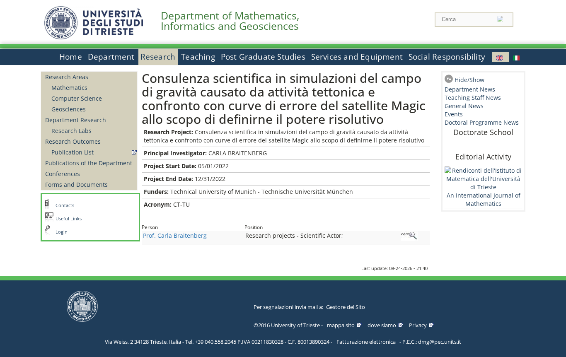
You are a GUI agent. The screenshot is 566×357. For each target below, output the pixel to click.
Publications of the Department (88, 163)
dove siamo (382, 325)
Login (62, 232)
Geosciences (68, 109)
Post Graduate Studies (263, 56)
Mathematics (69, 88)
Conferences (62, 174)
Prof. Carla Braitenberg (175, 235)
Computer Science (76, 98)
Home (70, 56)
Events (454, 114)
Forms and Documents (76, 184)
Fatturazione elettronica (366, 341)
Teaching (198, 56)
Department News (470, 89)
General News (464, 106)
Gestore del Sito (345, 307)
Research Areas (66, 77)
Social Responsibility (447, 56)
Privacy (418, 325)
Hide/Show (469, 80)
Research (158, 56)
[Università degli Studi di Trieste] (93, 37)
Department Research (75, 120)
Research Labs (71, 131)
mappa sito (341, 325)
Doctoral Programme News (482, 122)
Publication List (72, 152)
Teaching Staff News (473, 97)
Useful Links (69, 219)
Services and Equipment (357, 56)
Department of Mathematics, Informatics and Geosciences (230, 20)
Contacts (65, 205)
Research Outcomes (73, 141)
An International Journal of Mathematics (483, 199)
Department (111, 56)
